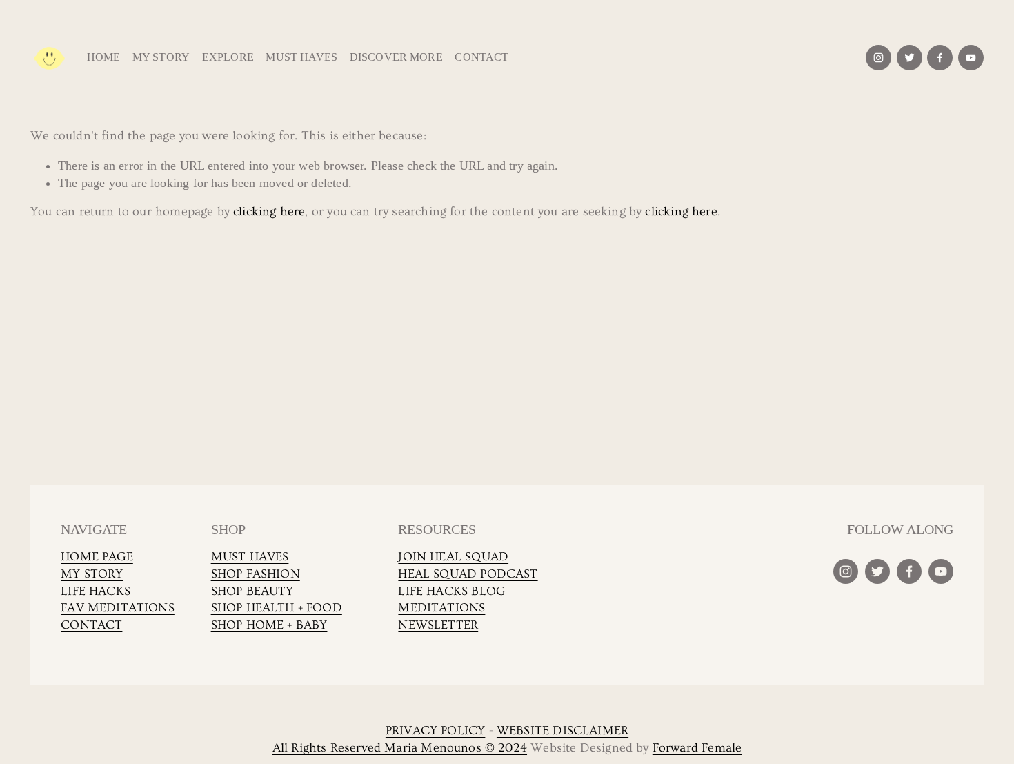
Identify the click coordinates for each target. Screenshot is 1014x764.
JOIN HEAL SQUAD (453, 557)
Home (104, 57)
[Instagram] (878, 57)
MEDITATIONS (441, 608)
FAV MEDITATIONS (118, 608)
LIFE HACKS (95, 591)
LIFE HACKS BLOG (451, 591)
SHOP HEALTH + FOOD (276, 608)
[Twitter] (909, 57)
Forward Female (697, 748)
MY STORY (92, 574)
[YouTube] (971, 57)
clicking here (269, 212)
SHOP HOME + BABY (269, 625)
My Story (161, 57)
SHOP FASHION (255, 574)
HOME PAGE (97, 557)
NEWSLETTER (438, 625)
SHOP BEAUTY (252, 591)
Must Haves (301, 57)
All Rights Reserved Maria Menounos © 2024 (399, 748)
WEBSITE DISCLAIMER (562, 731)
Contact (481, 57)
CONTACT (91, 625)
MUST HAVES (250, 557)
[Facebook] (940, 57)
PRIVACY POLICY (436, 731)
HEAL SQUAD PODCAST (467, 574)
